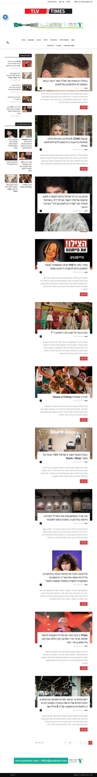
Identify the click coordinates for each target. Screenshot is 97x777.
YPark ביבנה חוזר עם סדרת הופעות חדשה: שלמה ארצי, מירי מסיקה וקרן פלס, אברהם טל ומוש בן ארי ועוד (64, 639)
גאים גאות (31, 40)
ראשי (72, 40)
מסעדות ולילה (64, 40)
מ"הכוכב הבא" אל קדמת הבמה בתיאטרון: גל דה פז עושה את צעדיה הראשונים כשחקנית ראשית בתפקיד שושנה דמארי (65, 577)
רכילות (46, 40)
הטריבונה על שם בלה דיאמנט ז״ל (69, 332)
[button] (7, 43)
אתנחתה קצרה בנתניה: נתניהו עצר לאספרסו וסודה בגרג (14, 87)
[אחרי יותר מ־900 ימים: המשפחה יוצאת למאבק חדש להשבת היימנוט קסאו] (63, 253)
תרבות (39, 40)
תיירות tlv (50, 45)
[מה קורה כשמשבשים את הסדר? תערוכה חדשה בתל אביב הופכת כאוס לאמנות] (63, 505)
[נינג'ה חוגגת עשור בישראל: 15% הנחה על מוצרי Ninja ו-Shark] (63, 443)
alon (86, 88)
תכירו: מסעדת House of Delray (70, 396)
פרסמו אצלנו (52, 1)
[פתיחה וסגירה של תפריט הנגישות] (5, 17)
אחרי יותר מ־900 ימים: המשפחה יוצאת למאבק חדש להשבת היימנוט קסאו (26, 166)
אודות (68, 1)
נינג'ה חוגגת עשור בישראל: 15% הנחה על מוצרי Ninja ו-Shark (13, 75)
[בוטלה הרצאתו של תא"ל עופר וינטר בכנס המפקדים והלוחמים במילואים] (63, 72)
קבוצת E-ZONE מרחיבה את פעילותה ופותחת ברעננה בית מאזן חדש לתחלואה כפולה (66, 142)
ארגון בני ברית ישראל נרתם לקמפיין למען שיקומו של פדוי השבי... (12, 144)
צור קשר (61, 1)
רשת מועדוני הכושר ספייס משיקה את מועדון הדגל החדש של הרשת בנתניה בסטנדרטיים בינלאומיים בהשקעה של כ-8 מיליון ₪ (64, 703)
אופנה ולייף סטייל (69, 45)
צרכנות (59, 45)
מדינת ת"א (53, 40)
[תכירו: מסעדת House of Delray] (63, 382)
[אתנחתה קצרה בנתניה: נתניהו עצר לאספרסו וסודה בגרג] (27, 87)
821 (70, 743)
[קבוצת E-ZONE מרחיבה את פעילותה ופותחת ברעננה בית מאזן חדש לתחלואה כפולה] (63, 131)
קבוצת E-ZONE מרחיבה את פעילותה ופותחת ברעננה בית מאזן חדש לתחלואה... (26, 144)
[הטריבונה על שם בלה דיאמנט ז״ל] (63, 318)
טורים (23, 40)
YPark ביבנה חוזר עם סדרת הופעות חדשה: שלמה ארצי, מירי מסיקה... (12, 64)
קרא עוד (83, 107)
